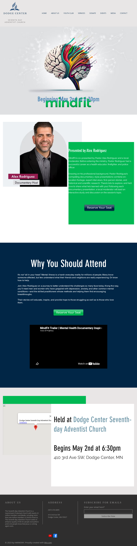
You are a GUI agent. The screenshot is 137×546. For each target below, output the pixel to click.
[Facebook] (55, 536)
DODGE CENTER (15, 13)
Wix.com (48, 542)
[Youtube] (50, 536)
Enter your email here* (94, 507)
